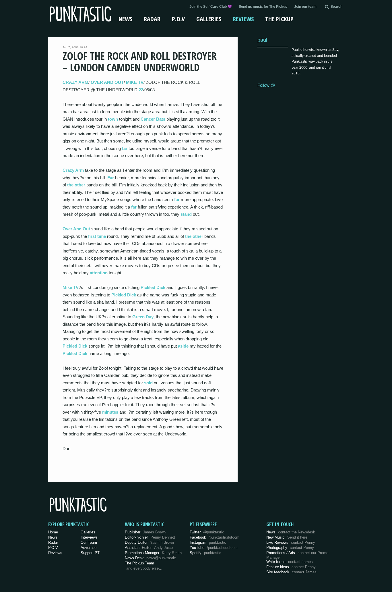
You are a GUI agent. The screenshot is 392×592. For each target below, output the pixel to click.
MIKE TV (134, 82)
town (113, 119)
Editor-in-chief (150, 537)
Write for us (289, 562)
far (124, 148)
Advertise (88, 547)
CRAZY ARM (75, 82)
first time (97, 236)
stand (186, 214)
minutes (110, 412)
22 (141, 89)
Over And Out (76, 228)
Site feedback (291, 572)
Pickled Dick (153, 287)
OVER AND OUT (107, 82)
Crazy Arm (73, 170)
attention (99, 272)
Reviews (243, 18)
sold (148, 382)
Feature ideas (291, 567)
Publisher (145, 532)
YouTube (214, 547)
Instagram (208, 542)
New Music (286, 537)
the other (76, 184)
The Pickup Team (139, 563)
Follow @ (266, 85)
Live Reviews (290, 542)
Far (110, 177)
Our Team (89, 542)
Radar (152, 18)
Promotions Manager (153, 553)
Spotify (205, 553)
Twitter (207, 532)
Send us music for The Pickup (263, 7)
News (125, 18)
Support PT (90, 553)
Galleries (208, 18)
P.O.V (178, 18)
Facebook (214, 537)
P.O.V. (53, 547)
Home (53, 532)
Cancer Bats (153, 119)
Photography (290, 547)
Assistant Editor (149, 547)
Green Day (143, 316)
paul (262, 40)
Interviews (89, 537)
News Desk (150, 558)
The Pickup (279, 18)
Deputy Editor (149, 542)
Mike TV (71, 287)
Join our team (305, 7)
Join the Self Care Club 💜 (210, 7)
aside (183, 346)
